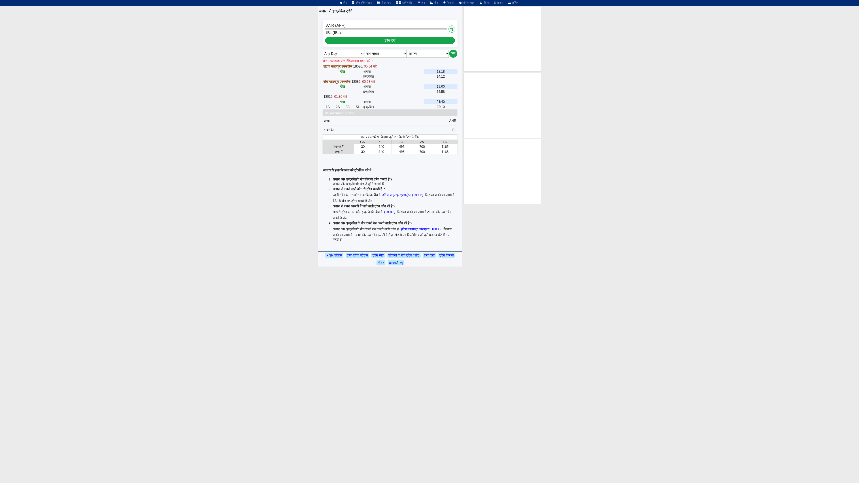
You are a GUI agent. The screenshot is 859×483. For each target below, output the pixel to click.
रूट (423, 2)
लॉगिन (514, 2)
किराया (450, 2)
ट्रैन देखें (390, 40)
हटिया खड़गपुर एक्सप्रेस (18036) (402, 195)
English (498, 2)
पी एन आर (385, 2)
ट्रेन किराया (446, 255)
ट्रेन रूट (429, 255)
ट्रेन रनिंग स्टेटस (363, 2)
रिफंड (486, 2)
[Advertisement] (502, 39)
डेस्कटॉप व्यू (396, 263)
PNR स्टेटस (334, 255)
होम (345, 2)
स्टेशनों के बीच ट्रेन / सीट (403, 255)
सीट (435, 2)
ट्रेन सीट (378, 255)
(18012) (389, 212)
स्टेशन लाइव (468, 2)
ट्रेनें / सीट (407, 2)
